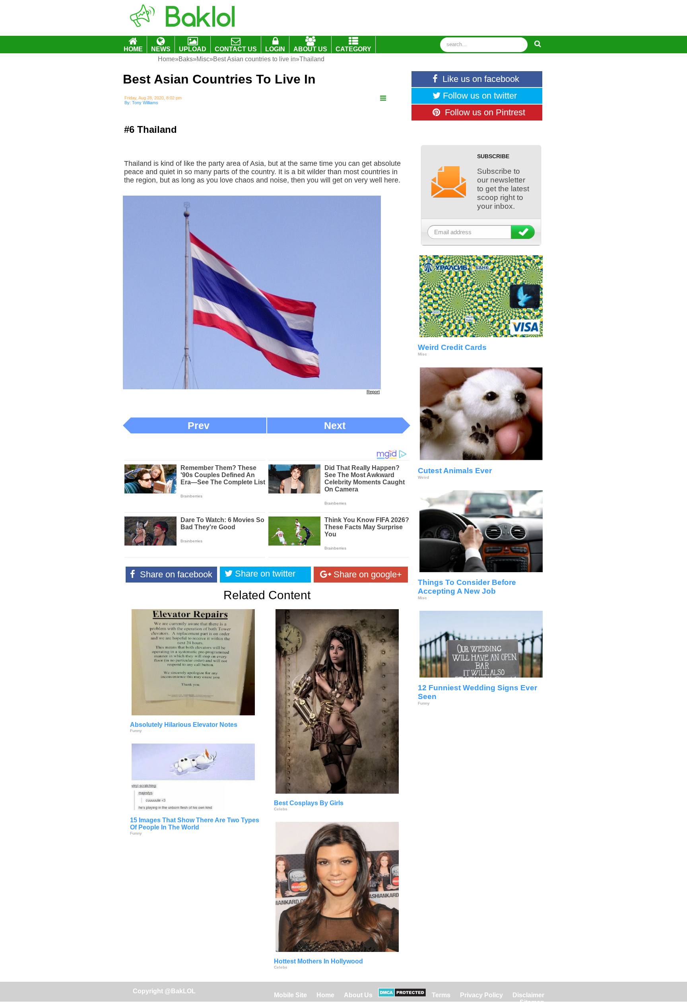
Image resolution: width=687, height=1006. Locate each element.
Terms (441, 995)
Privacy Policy (481, 995)
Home (326, 995)
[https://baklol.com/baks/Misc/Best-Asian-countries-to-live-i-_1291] (383, 98)
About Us (358, 995)
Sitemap (532, 1002)
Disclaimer (528, 995)
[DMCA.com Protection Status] (402, 995)
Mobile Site (290, 995)
